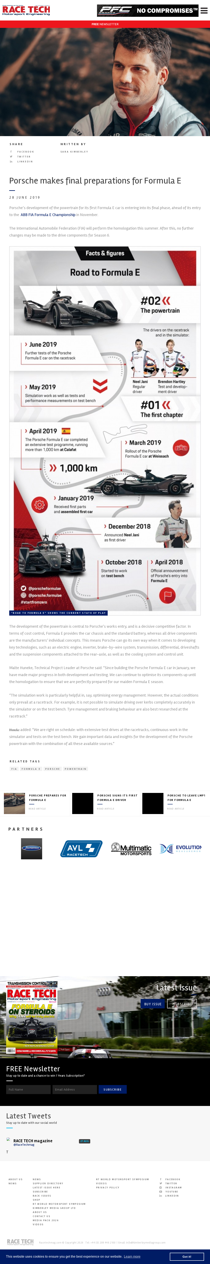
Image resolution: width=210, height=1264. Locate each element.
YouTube (171, 1191)
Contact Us (41, 1216)
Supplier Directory (48, 1183)
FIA (14, 769)
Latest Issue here (46, 1187)
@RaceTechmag (24, 1145)
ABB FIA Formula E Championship (47, 214)
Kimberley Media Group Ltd (54, 1208)
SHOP (36, 1199)
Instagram (173, 1187)
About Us (16, 1179)
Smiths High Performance (88, 927)
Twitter (23, 156)
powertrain (76, 769)
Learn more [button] (132, 1256)
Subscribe (182, 1004)
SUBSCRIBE (113, 1089)
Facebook (25, 151)
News (13, 1183)
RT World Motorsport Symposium (59, 1204)
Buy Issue (153, 1004)
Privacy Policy (108, 1187)
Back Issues (42, 1195)
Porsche (52, 769)
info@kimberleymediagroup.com (145, 1242)
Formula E (31, 769)
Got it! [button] (187, 1256)
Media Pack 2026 (46, 1220)
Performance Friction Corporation (167, 927)
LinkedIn (24, 161)
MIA (8, 924)
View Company (17, 959)
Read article (37, 808)
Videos (38, 1224)
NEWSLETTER (105, 24)
